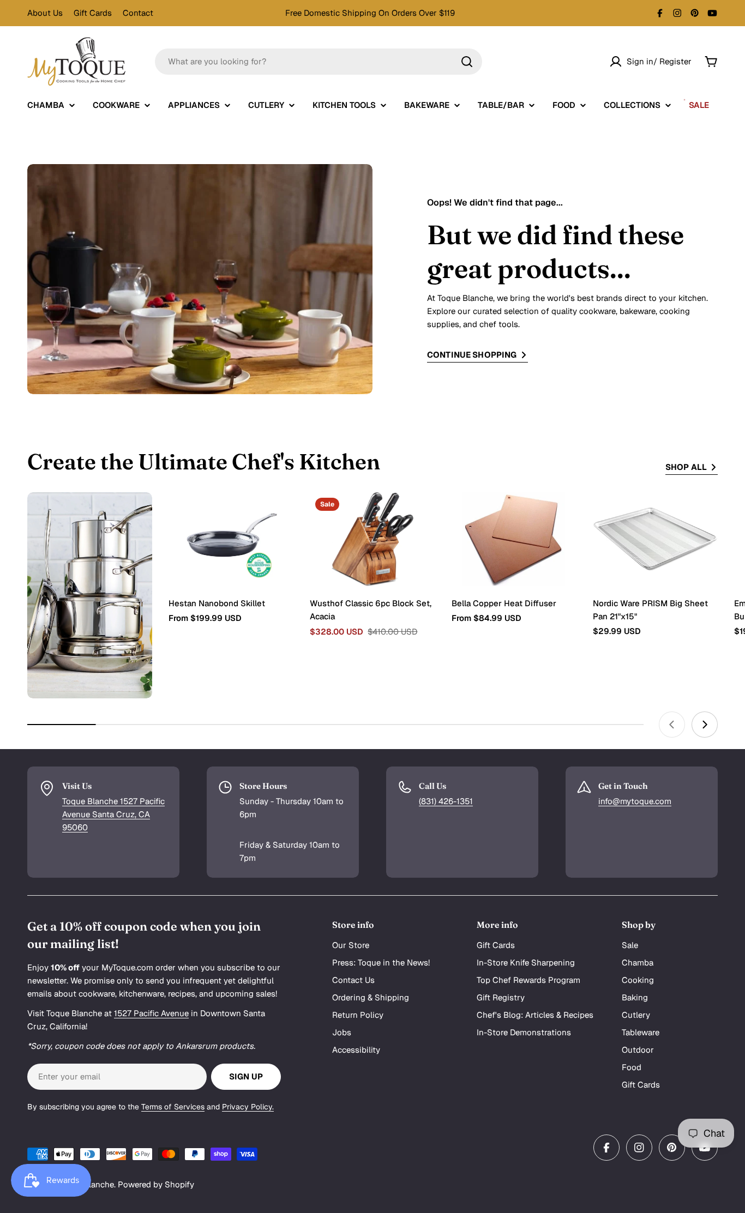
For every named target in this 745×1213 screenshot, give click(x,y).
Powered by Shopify (156, 1184)
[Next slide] (705, 724)
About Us (45, 13)
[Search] (466, 61)
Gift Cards (93, 13)
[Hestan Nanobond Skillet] (231, 539)
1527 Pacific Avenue (151, 1013)
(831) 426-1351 (446, 801)
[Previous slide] (672, 724)
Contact (138, 13)
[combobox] (318, 62)
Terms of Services (173, 1107)
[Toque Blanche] (89, 595)
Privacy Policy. (248, 1107)
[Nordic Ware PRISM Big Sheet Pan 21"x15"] (655, 539)
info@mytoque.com (634, 801)
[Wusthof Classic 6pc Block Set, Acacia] (372, 539)
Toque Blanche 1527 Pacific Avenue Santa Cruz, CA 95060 (113, 814)
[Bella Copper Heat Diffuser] (514, 539)
